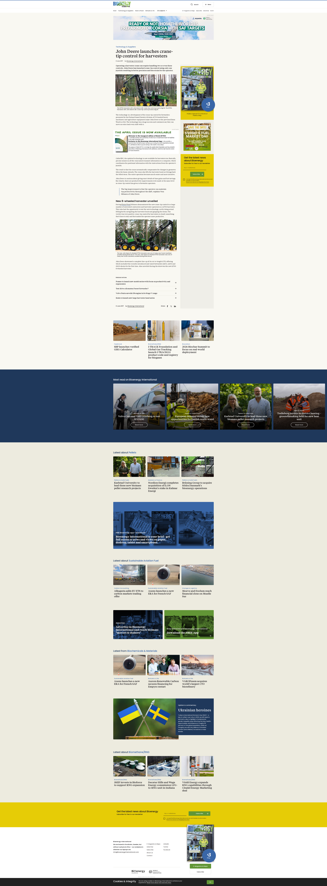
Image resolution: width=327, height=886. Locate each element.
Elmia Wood (126, 204)
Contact (149, 855)
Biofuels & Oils (150, 11)
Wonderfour (151, 877)
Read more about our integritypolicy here (197, 182)
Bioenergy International (135, 61)
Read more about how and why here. (159, 883)
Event (212, 11)
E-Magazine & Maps (200, 866)
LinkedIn (166, 844)
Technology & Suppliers (125, 11)
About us (150, 853)
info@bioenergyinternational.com (126, 852)
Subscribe (199, 11)
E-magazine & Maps (188, 11)
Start (114, 11)
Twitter (165, 847)
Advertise (206, 11)
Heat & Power (139, 11)
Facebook (166, 850)
